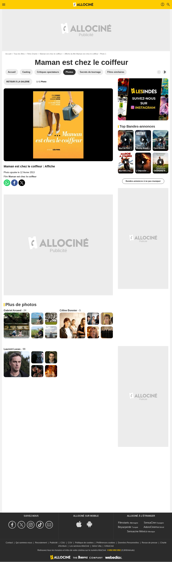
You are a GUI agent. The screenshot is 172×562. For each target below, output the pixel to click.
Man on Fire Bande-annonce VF (126, 148)
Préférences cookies (105, 542)
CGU (62, 542)
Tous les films (19, 54)
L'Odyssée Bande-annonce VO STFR (143, 171)
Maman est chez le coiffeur (51, 54)
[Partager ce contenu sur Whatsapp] (7, 182)
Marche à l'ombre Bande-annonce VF (126, 171)
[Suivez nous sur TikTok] (40, 525)
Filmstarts (123, 522)
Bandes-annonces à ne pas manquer (143, 181)
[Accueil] (83, 4)
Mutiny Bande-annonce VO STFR (143, 148)
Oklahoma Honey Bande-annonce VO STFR (161, 171)
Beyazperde (124, 527)
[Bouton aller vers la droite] (165, 72)
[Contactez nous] (49, 525)
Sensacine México (137, 531)
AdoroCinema (151, 527)
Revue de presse (149, 542)
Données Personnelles (128, 542)
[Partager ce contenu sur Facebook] (14, 182)
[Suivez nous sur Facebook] (12, 525)
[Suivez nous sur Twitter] (22, 525)
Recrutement (41, 542)
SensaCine (150, 522)
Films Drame (32, 54)
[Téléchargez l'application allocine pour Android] (91, 524)
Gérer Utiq (96, 546)
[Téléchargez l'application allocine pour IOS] (81, 524)
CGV (70, 542)
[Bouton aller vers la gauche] (159, 72)
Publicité (54, 542)
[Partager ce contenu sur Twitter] (21, 182)
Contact (9, 542)
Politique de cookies (84, 542)
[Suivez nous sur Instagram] (31, 525)
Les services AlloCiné (79, 546)
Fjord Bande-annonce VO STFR (161, 148)
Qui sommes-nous (24, 542)
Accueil (8, 54)
